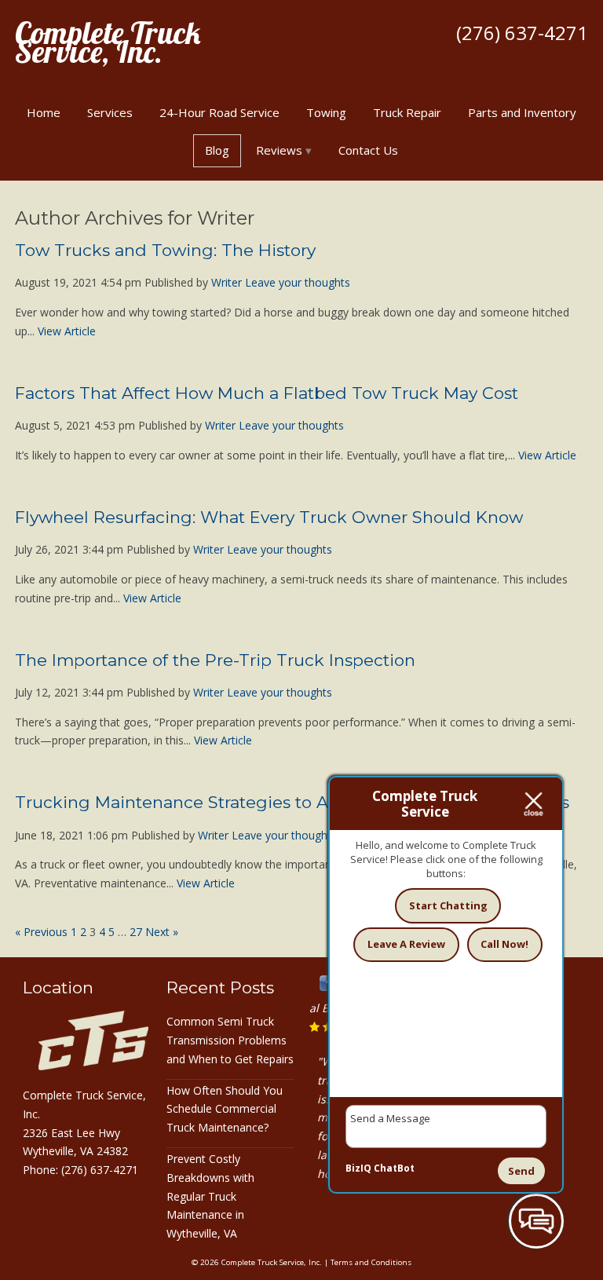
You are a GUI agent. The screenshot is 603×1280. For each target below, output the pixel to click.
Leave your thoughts (297, 282)
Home (43, 112)
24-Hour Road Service (219, 112)
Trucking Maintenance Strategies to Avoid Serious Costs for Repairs (292, 802)
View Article (67, 331)
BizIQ (358, 1168)
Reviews (279, 150)
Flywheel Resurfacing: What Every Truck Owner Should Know (269, 517)
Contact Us (368, 150)
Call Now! (504, 944)
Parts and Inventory (522, 112)
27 (136, 931)
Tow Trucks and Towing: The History (165, 250)
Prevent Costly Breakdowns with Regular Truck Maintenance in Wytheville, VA (210, 1196)
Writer (226, 282)
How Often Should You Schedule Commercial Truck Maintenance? (224, 1109)
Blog (217, 150)
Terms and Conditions (371, 1262)
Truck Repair (407, 112)
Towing (326, 112)
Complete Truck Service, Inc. (108, 42)
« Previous (41, 931)
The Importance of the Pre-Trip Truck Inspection (215, 660)
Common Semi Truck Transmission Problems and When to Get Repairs (230, 1040)
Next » (161, 931)
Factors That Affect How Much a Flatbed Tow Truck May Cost (266, 393)
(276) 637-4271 (522, 33)
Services (110, 112)
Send (521, 1171)
